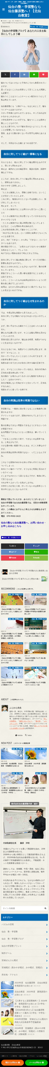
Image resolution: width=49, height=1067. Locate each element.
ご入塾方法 (14, 1056)
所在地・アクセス (10, 974)
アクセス (32, 1056)
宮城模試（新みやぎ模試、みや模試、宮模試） (23, 967)
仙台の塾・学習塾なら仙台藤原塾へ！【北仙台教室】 (24, 11)
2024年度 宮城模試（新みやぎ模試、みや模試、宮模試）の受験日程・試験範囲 (30, 1031)
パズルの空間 (8, 924)
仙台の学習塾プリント (12, 946)
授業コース (5, 1056)
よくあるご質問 (41, 1056)
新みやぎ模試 (23, 1056)
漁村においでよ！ (25, 721)
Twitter (29, 735)
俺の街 (38, 721)
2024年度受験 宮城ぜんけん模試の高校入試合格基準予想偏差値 (31, 1022)
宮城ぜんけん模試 (10, 960)
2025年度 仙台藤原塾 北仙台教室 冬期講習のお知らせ (31, 984)
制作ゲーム (7, 953)
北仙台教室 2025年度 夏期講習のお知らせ (31, 993)
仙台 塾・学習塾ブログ (12, 537)
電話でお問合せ (11, 1062)
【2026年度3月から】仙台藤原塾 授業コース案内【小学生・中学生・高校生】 (31, 1013)
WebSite (20, 735)
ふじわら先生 (15, 707)
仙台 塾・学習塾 (10, 931)
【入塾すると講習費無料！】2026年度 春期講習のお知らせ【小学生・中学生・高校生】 (31, 1003)
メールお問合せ (35, 1062)
